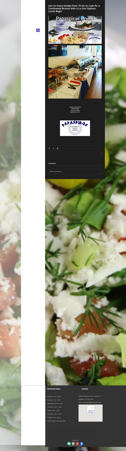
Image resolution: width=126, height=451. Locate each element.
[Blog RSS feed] (38, 30)
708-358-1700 (89, 399)
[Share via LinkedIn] (57, 148)
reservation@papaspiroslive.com (92, 402)
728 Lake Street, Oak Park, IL (92, 396)
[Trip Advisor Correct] (69, 443)
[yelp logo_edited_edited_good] (77, 443)
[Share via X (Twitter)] (53, 148)
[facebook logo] (81, 443)
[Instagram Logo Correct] (73, 443)
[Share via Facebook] (49, 148)
